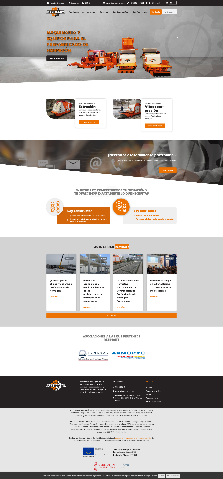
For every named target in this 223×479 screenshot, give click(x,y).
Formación (150, 394)
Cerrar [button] (161, 476)
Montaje (149, 387)
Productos (74, 11)
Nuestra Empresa (56, 3)
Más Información (173, 476)
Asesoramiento (152, 397)
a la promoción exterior (141, 438)
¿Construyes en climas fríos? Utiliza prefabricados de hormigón (61, 285)
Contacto (155, 11)
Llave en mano (88, 11)
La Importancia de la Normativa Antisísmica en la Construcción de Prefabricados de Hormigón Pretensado (128, 291)
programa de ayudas (123, 438)
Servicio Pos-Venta (153, 401)
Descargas (74, 3)
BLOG (87, 3)
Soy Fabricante (140, 11)
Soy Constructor (120, 11)
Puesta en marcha (153, 390)
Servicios (104, 11)
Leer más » (54, 297)
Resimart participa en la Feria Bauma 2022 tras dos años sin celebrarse (160, 285)
